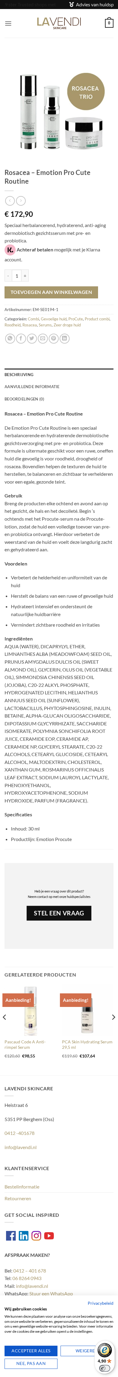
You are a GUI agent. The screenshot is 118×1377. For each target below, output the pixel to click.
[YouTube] (49, 1236)
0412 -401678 (19, 1133)
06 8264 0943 (26, 1278)
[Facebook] (11, 1236)
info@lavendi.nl (21, 1147)
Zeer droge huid (67, 324)
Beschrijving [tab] (19, 374)
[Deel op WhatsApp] (10, 339)
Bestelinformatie (22, 1186)
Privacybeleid (100, 1303)
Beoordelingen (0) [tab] (24, 399)
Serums (45, 324)
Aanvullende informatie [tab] (32, 386)
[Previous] (4, 1029)
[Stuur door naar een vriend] (43, 339)
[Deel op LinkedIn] (65, 339)
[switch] (104, 1368)
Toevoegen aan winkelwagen (51, 292)
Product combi (97, 318)
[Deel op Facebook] (21, 339)
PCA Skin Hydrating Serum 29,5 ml (87, 1044)
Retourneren (18, 1198)
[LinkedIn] (23, 1236)
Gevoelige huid (54, 318)
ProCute (75, 318)
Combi (33, 318)
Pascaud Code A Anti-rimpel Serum (25, 1044)
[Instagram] (36, 1236)
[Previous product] (20, 200)
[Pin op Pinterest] (54, 339)
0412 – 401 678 (29, 1270)
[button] (8, 23)
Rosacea (29, 324)
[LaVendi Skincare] (59, 23)
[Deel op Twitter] (32, 339)
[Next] (113, 1029)
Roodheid (13, 324)
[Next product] (10, 200)
